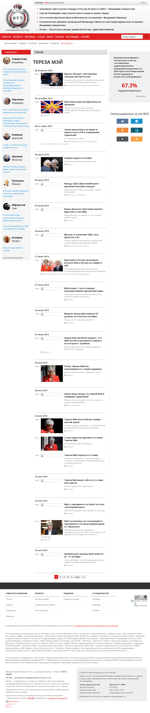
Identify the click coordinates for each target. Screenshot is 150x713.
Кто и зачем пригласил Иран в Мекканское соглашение (15, 111)
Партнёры (97, 605)
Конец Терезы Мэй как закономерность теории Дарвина (83, 367)
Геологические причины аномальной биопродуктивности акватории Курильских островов (14, 85)
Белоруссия (11, 610)
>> (84, 577)
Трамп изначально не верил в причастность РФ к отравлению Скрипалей (81, 132)
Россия (9, 599)
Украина (9, 605)
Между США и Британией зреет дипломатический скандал (81, 185)
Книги (50, 37)
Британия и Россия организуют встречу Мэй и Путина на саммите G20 (83, 263)
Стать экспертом (41, 610)
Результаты (140, 96)
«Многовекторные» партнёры (79, 141)
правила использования (57, 698)
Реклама (96, 610)
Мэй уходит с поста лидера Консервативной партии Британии (83, 289)
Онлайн (85, 37)
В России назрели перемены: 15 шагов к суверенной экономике (16, 193)
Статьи (41, 37)
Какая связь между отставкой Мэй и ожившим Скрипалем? (84, 395)
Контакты (96, 599)
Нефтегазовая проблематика (86, 85)
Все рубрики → (68, 43)
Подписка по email (71, 599)
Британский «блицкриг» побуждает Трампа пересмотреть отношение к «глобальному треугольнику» (16, 122)
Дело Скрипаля (73, 405)
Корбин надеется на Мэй (77, 158)
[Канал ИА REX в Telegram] (137, 121)
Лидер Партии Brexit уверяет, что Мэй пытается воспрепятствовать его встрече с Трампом (83, 341)
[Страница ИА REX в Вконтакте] (122, 121)
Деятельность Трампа (59, 144)
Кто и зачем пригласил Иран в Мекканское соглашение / (83, 17)
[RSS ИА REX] (137, 138)
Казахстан (10, 616)
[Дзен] (122, 138)
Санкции (70, 85)
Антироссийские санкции (52, 88)
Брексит (46, 115)
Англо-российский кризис (78, 274)
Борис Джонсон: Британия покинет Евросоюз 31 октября (83, 210)
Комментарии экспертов (45, 605)
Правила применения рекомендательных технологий (96, 626)
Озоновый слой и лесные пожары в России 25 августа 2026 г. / (87, 8)
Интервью (30, 37)
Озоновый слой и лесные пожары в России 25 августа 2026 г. (15, 72)
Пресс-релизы (10, 43)
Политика (32, 43)
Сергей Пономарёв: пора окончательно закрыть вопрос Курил (74, 13)
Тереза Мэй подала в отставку (81, 455)
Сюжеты (59, 37)
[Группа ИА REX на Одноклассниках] (122, 130)
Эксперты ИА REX (42, 599)
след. (77, 577)
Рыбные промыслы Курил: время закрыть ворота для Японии (14, 169)
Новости (6, 37)
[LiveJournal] (137, 130)
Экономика (44, 43)
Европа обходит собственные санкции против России (80, 75)
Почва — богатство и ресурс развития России (15, 146)
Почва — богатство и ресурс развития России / (77, 29)
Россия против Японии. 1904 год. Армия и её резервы (15, 227)
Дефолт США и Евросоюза (77, 246)
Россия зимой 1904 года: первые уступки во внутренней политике (13, 218)
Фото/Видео (72, 37)
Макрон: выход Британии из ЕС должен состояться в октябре (81, 315)
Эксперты (18, 37)
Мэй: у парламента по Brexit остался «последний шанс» (84, 505)
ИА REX (32, 698)
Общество (55, 43)
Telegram (23, 43)
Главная (38, 51)
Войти (143, 2)
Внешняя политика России (54, 274)
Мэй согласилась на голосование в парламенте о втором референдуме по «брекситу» (84, 524)
